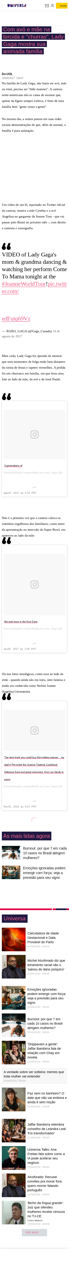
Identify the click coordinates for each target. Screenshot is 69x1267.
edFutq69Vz (16, 318)
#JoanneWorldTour (24, 283)
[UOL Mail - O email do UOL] (47, 5)
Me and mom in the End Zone (21, 621)
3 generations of (13, 465)
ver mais (32, 1232)
